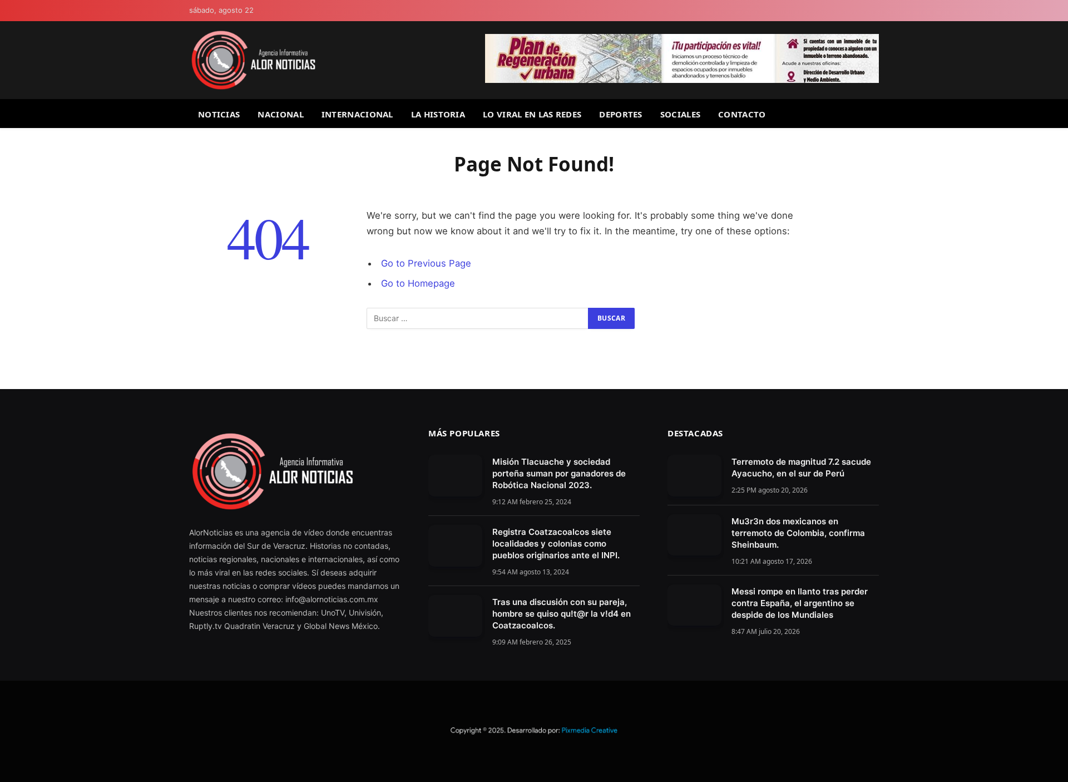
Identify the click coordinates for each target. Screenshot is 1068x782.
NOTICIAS (219, 114)
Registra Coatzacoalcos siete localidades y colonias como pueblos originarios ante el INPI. (556, 543)
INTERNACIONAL (357, 114)
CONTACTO (741, 114)
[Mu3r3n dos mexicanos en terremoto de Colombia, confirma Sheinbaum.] (694, 535)
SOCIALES (680, 114)
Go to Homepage (418, 283)
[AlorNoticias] (253, 60)
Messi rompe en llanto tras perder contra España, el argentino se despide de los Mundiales (799, 603)
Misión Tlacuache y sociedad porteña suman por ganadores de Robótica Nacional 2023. (559, 473)
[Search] (874, 113)
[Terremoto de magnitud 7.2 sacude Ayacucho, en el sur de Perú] (694, 475)
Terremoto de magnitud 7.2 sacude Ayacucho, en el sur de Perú (801, 467)
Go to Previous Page (426, 263)
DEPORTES (620, 114)
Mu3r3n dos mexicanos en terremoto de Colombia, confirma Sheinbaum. (798, 533)
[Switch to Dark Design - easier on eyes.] (874, 11)
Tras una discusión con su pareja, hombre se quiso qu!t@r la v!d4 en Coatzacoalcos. (561, 614)
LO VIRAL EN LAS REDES (532, 114)
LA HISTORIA (438, 114)
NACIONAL (280, 114)
